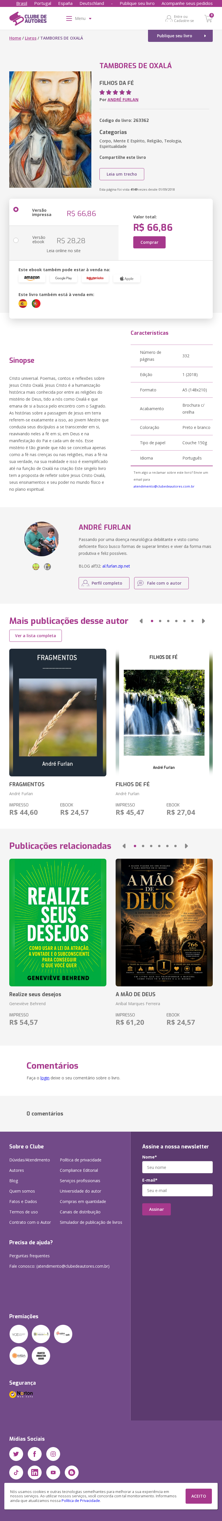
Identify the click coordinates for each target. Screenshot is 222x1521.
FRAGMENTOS (27, 784)
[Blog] (72, 1472)
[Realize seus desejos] (57, 922)
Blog (13, 1180)
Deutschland (91, 3)
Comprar (149, 242)
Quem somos (22, 1191)
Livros (30, 38)
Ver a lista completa (35, 635)
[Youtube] (53, 1472)
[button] (141, 621)
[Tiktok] (16, 1472)
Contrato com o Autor (30, 1222)
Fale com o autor (164, 583)
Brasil (21, 3)
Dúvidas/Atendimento (29, 1160)
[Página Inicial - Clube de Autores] (28, 20)
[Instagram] (53, 1454)
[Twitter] (16, 1454)
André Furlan (21, 793)
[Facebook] (35, 1454)
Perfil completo (107, 583)
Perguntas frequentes (29, 1255)
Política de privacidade (80, 1160)
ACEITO (198, 1496)
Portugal (42, 3)
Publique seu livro (137, 3)
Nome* (149, 1157)
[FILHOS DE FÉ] (164, 712)
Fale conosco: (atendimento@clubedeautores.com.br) (59, 1266)
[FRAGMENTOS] (57, 712)
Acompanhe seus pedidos (187, 3)
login (44, 1078)
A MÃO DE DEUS (136, 994)
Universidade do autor (80, 1191)
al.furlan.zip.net (116, 566)
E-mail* (150, 1180)
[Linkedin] (35, 1472)
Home (15, 38)
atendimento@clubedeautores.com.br (164, 486)
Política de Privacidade (81, 1500)
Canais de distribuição (80, 1212)
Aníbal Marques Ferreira (138, 1003)
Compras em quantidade (83, 1201)
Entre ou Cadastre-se (184, 18)
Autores (16, 1170)
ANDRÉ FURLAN (123, 99)
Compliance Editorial (79, 1170)
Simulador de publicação (91, 1222)
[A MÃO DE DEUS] (164, 922)
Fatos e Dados (23, 1201)
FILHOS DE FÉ (133, 784)
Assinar (156, 1209)
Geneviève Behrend (27, 1003)
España (65, 3)
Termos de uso (23, 1212)
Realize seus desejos (35, 994)
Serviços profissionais (80, 1180)
